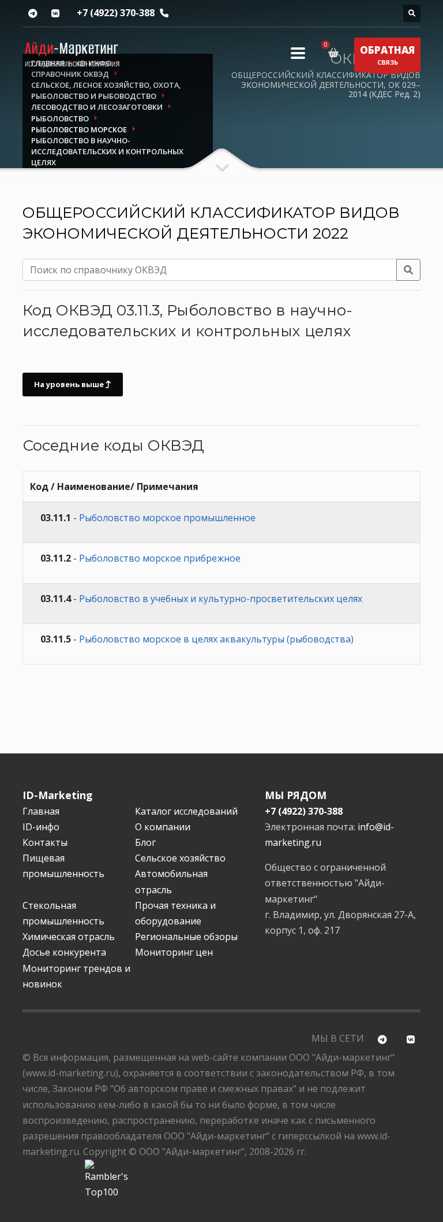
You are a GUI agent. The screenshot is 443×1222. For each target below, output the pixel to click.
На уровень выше (70, 384)
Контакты (44, 842)
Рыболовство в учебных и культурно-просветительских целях (220, 598)
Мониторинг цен (174, 952)
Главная (40, 811)
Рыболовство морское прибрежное (160, 558)
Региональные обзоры (186, 936)
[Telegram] (32, 13)
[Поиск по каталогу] (412, 13)
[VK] (55, 13)
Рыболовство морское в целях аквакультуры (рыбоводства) (216, 639)
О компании (162, 826)
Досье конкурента (64, 952)
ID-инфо (40, 826)
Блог (145, 842)
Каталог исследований (186, 811)
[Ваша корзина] (335, 52)
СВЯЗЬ (387, 54)
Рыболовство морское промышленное (167, 517)
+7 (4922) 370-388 (116, 12)
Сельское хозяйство (180, 858)
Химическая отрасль (68, 936)
